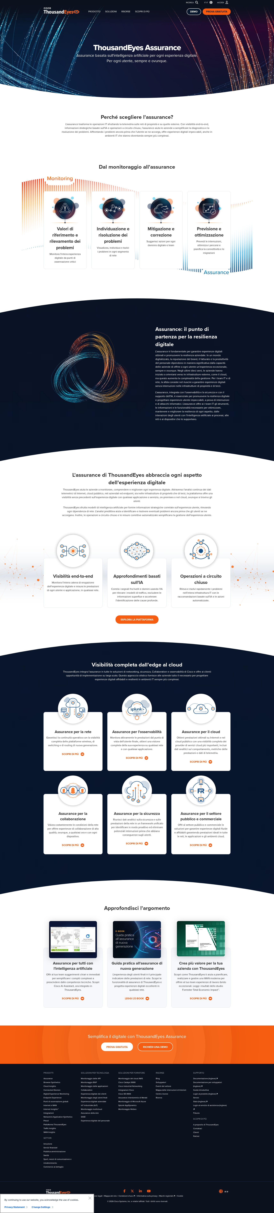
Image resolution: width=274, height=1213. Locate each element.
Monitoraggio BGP (89, 1082)
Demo (194, 11)
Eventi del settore (163, 1086)
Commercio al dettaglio (54, 1167)
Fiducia (196, 1113)
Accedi (220, 2)
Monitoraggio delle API (91, 1078)
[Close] (89, 1198)
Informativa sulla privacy (147, 1196)
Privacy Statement (14, 1207)
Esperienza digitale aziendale (93, 1101)
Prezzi (46, 1121)
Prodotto (94, 11)
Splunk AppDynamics (127, 1105)
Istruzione (48, 1144)
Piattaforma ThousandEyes (55, 1124)
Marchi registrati (166, 1196)
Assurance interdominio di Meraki (132, 1098)
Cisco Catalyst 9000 (126, 1082)
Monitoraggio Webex (127, 1109)
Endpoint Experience (53, 1098)
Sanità (46, 1155)
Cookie (180, 1196)
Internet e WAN (50, 1105)
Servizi (196, 1098)
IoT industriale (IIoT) (89, 1105)
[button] (207, 2)
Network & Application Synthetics (58, 1117)
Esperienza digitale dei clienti (93, 1094)
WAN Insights (49, 1132)
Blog (158, 1078)
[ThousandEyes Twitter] (132, 1191)
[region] (47, 1203)
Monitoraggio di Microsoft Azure (132, 1101)
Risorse (125, 11)
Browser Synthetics (52, 1082)
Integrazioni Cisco (126, 1090)
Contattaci (197, 1128)
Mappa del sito (110, 1196)
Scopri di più (142, 11)
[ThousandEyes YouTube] (149, 1191)
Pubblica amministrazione (55, 1151)
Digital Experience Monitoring (56, 1094)
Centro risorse (162, 1094)
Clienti (196, 1132)
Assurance (48, 1078)
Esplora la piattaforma (137, 619)
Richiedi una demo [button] (155, 1047)
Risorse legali (96, 1196)
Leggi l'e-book (134, 998)
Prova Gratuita (216, 11)
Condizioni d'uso (126, 1196)
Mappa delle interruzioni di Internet (171, 1090)
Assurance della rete (90, 1113)
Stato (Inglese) (199, 1101)
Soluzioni (111, 11)
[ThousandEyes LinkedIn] (140, 1191)
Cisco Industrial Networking (130, 1086)
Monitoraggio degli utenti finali (94, 1098)
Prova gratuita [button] (117, 1047)
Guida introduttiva (201, 1090)
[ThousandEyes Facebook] (124, 1191)
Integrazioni (49, 1113)
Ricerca (190, 2)
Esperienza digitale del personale (95, 1121)
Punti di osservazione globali (56, 1101)
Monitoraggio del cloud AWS (130, 1078)
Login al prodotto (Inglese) (204, 1094)
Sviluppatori (161, 1082)
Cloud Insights (50, 1086)
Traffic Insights (50, 1128)
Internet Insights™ (51, 1109)
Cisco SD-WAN (124, 1094)
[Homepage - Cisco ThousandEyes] (65, 11)
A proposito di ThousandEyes (206, 1125)
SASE (83, 1117)
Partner (196, 1136)
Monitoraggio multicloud (91, 1109)
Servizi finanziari (50, 1148)
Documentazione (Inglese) (204, 1078)
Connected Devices (52, 1090)
